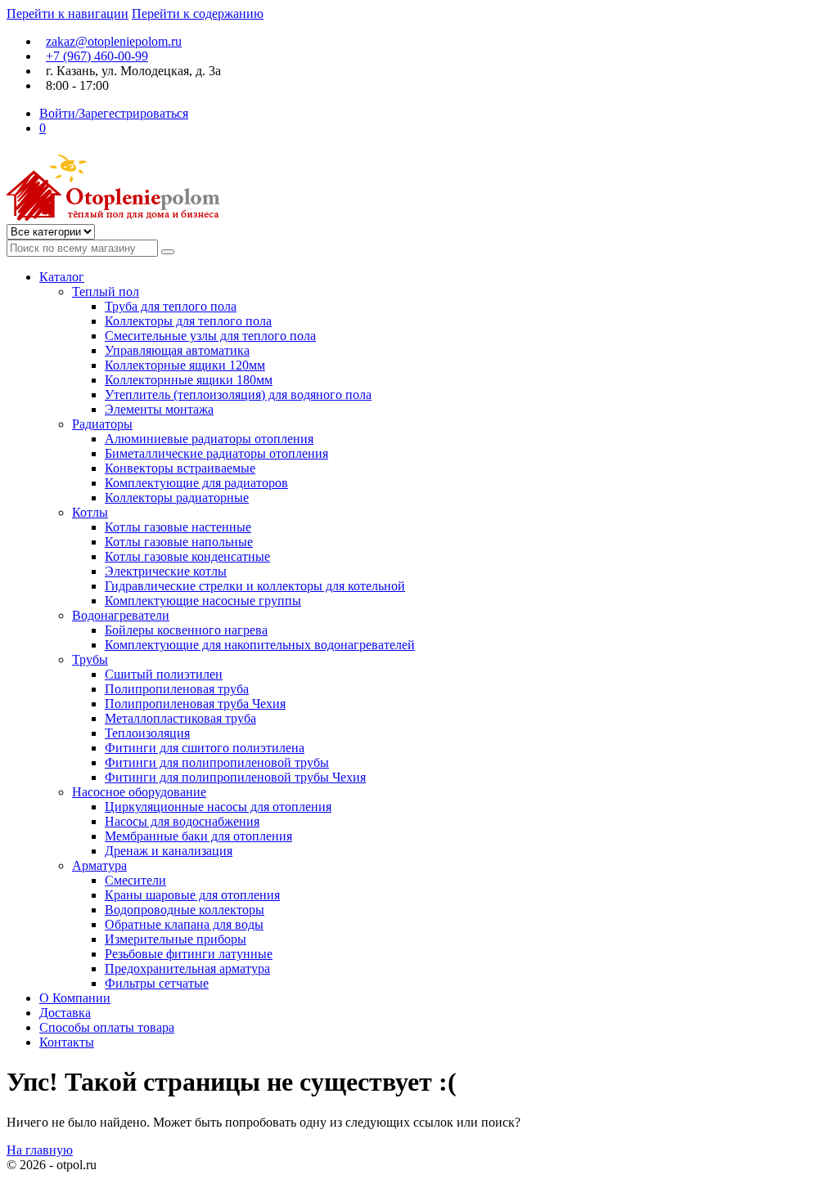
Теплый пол (105, 291)
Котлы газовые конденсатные (187, 556)
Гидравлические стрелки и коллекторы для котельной (255, 586)
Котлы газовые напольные (179, 542)
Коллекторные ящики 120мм (185, 365)
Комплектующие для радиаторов (196, 483)
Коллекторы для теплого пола (188, 321)
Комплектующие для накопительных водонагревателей (260, 645)
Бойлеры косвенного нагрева (186, 630)
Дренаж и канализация (168, 851)
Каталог (61, 277)
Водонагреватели (120, 615)
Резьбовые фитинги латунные (189, 954)
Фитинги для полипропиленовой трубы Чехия (235, 777)
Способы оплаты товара (106, 1027)
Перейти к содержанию (198, 13)
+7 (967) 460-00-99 (97, 56)
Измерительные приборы (175, 939)
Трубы (90, 659)
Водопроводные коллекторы (184, 910)
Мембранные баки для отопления (198, 836)
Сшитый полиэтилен (164, 674)
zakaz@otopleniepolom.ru (114, 41)
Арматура (99, 865)
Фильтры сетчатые (157, 983)
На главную (40, 1150)
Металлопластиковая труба (180, 718)
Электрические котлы (166, 571)
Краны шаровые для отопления (192, 895)
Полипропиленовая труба (177, 689)
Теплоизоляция (147, 733)
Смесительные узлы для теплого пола (210, 336)
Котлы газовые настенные (178, 527)
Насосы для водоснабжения (182, 821)
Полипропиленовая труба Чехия (195, 704)
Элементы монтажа (159, 409)
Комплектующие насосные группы (203, 600)
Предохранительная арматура (187, 968)
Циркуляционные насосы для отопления (218, 807)
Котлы (90, 512)
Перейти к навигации (67, 13)
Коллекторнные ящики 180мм (189, 380)
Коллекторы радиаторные (177, 497)
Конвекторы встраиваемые (180, 468)
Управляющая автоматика (177, 350)
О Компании (74, 998)
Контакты (66, 1042)
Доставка (65, 1013)
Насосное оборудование (139, 792)
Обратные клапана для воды (184, 924)
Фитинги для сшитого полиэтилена (204, 748)
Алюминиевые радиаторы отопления (209, 439)
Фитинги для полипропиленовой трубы (217, 762)
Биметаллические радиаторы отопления (216, 453)
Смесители (135, 880)
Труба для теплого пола (171, 306)
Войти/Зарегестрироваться (113, 113)
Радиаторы (102, 424)
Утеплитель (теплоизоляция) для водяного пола (238, 394)
